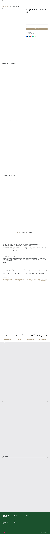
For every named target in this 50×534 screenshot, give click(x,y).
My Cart (15, 519)
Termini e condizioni (28, 517)
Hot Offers (15, 521)
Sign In (15, 520)
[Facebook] (2, 532)
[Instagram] (4, 532)
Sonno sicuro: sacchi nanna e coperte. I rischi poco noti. (9, 400)
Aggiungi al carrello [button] (7, 339)
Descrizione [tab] (18, 232)
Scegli (19, 339)
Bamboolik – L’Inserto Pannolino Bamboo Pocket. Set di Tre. (42, 335)
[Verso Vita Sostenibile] (24, 428)
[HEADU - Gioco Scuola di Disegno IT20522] (31, 306)
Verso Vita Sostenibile (5, 456)
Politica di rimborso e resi (29, 518)
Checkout (15, 522)
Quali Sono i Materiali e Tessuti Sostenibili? (8, 399)
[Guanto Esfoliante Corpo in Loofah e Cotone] (7, 306)
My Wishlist (15, 518)
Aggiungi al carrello (36, 28)
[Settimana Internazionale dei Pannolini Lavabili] (24, 484)
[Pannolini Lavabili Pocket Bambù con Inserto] (19, 306)
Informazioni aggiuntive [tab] (25, 232)
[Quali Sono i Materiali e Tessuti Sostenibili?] (24, 372)
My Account (16, 517)
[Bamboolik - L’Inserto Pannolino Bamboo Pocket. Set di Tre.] (42, 306)
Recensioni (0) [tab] (31, 232)
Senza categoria (31, 33)
